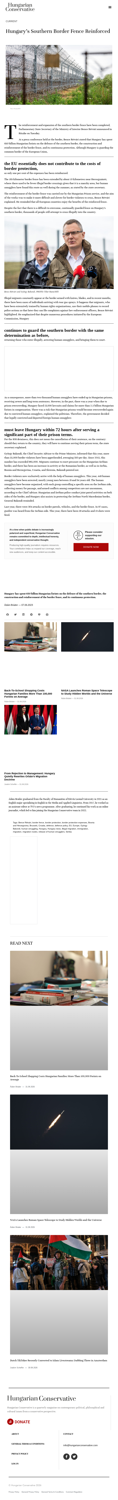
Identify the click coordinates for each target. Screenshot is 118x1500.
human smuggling (29, 829)
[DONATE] (10, 1422)
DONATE (22, 1422)
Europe (76, 825)
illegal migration (69, 829)
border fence (38, 822)
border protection (53, 822)
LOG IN (15, 1463)
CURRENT (11, 21)
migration (17, 832)
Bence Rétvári (24, 822)
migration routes (30, 832)
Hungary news (54, 829)
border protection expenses (74, 822)
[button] (109, 7)
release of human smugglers (52, 832)
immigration (82, 829)
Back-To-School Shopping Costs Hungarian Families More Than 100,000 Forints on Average (28, 693)
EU (70, 825)
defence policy (61, 825)
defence (50, 825)
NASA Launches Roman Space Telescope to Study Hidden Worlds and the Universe (86, 692)
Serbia (69, 832)
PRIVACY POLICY (20, 1453)
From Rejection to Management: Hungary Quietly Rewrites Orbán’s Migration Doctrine (29, 776)
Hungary (42, 829)
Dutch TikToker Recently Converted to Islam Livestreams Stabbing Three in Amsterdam (58, 1360)
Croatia (42, 825)
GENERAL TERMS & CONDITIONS (28, 1444)
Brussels (33, 825)
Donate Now (91, 547)
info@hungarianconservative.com (80, 1445)
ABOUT (15, 1434)
